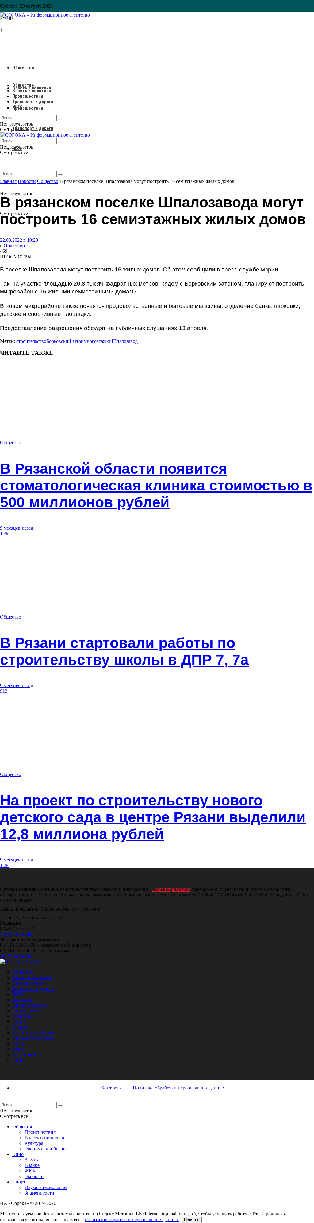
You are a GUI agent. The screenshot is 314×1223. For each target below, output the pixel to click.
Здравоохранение (30, 1005)
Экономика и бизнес (33, 1032)
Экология (22, 999)
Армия (19, 1043)
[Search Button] (60, 175)
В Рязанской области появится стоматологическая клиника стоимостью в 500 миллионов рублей (156, 485)
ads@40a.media (15, 956)
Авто (17, 1049)
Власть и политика (31, 90)
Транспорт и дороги (32, 128)
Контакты (111, 1087)
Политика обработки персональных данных (179, 1087)
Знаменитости (27, 1054)
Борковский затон (65, 341)
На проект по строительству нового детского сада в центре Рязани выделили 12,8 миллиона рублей (153, 817)
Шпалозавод (125, 341)
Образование (26, 1010)
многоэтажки (98, 341)
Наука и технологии (33, 1038)
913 (3, 691)
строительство (31, 341)
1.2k (4, 865)
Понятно (191, 1219)
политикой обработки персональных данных (132, 1219)
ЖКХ (17, 107)
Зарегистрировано (171, 889)
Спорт (18, 1021)
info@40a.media (16, 934)
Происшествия (27, 108)
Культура (21, 1016)
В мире (19, 1027)
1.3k (4, 533)
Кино (18, 1060)
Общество (23, 67)
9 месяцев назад (16, 528)
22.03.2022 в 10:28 (19, 240)
